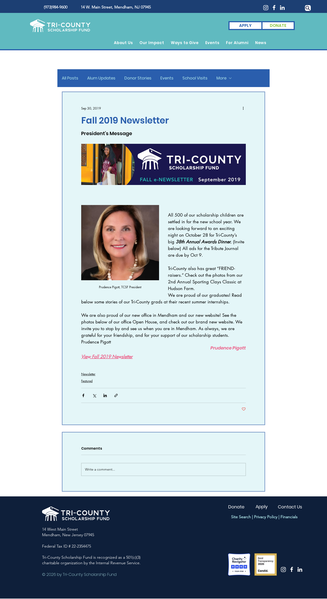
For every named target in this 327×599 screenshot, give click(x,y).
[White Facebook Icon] (274, 7)
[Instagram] (265, 7)
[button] (123, 43)
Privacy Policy (265, 516)
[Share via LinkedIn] (105, 395)
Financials (289, 516)
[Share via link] (116, 395)
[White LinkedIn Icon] (282, 7)
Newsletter (88, 374)
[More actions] (243, 108)
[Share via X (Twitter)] (94, 395)
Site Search (241, 516)
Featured (87, 381)
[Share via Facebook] (83, 395)
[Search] (308, 8)
